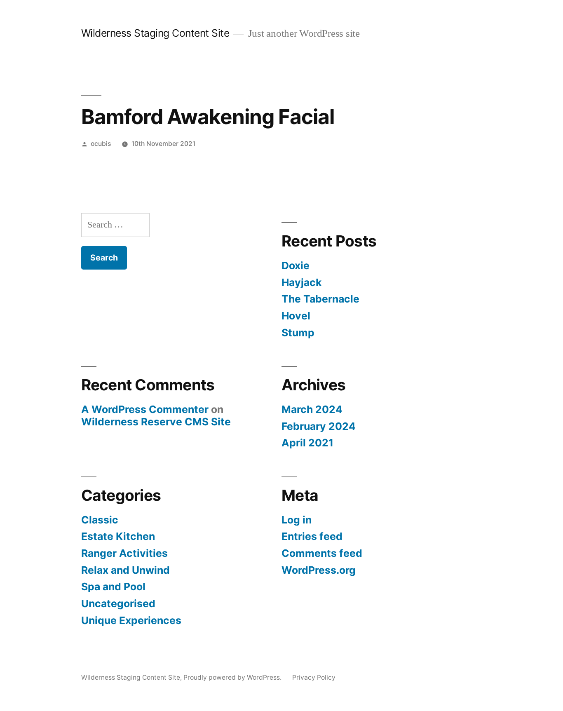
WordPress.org (319, 570)
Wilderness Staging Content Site (155, 33)
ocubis (101, 144)
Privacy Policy (313, 677)
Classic (99, 520)
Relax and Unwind (125, 570)
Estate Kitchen (118, 536)
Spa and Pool (113, 586)
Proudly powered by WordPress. (233, 677)
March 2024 (312, 409)
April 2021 (307, 442)
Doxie (296, 265)
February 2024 (319, 426)
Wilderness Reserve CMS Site (156, 421)
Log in (297, 520)
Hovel (296, 316)
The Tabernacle (320, 299)
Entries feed (312, 536)
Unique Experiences (131, 620)
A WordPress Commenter (145, 409)
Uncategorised (118, 603)
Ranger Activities (124, 553)
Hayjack (301, 282)
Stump (298, 332)
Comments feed (322, 553)
